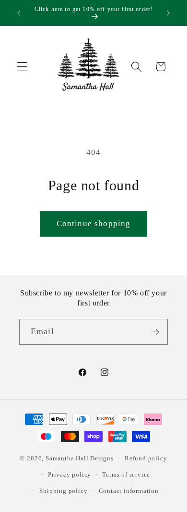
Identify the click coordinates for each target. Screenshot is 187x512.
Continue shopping (94, 223)
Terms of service (126, 474)
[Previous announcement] (18, 12)
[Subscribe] (155, 332)
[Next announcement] (168, 12)
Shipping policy (63, 491)
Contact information (129, 491)
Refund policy (146, 458)
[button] (22, 66)
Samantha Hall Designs (80, 458)
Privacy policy (69, 474)
